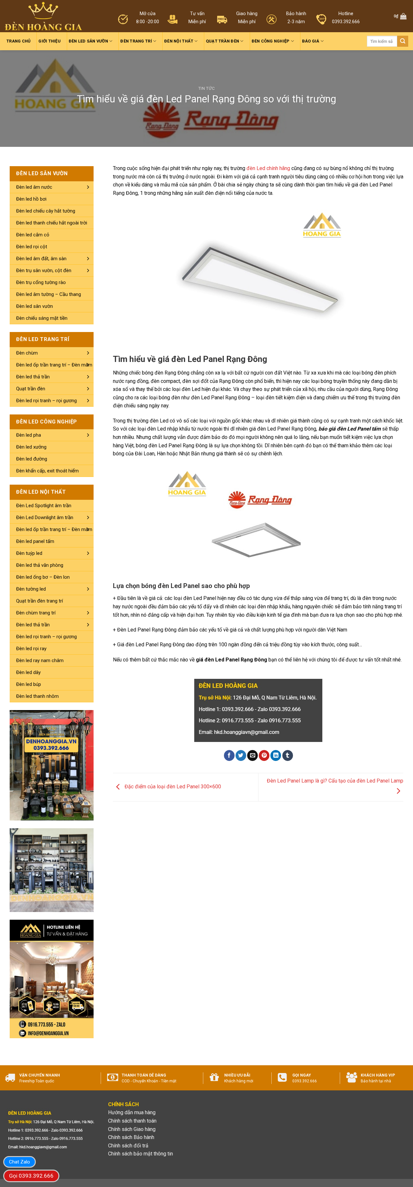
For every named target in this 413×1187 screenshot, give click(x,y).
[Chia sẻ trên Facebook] (229, 755)
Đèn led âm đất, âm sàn (41, 258)
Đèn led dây (28, 672)
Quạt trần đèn (222, 41)
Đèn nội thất (178, 41)
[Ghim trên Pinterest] (264, 755)
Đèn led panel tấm (35, 541)
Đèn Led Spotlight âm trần (43, 505)
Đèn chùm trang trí (35, 613)
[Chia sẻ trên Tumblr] (287, 755)
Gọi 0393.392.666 (31, 1176)
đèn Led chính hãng (268, 168)
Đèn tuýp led (29, 553)
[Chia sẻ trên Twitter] (241, 755)
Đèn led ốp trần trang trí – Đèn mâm (54, 365)
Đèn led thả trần (33, 377)
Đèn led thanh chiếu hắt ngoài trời (51, 223)
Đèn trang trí (136, 41)
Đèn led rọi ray (31, 648)
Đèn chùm (27, 353)
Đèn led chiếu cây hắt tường (45, 211)
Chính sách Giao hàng (132, 1129)
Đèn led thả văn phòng (39, 565)
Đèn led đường (31, 459)
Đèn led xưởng (31, 447)
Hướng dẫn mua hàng (132, 1112)
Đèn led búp (28, 684)
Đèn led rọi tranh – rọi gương (46, 401)
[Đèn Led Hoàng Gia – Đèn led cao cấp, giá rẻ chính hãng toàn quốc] (43, 16)
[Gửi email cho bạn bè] (252, 755)
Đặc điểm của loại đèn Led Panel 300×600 (172, 787)
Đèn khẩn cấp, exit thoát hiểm (47, 471)
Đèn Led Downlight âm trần (44, 517)
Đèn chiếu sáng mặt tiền (41, 318)
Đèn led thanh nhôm (37, 696)
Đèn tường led (31, 589)
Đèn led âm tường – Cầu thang (48, 294)
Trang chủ (18, 41)
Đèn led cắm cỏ (32, 235)
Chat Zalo (19, 1162)
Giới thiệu (49, 41)
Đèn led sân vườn (88, 41)
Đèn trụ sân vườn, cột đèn (43, 270)
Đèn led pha (28, 435)
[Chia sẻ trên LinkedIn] (275, 755)
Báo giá (310, 41)
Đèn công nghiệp (271, 41)
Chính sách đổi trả (128, 1146)
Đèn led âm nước (34, 187)
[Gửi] (402, 41)
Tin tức (206, 88)
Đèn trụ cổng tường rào (41, 282)
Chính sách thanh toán (132, 1121)
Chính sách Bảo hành (131, 1137)
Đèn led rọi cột (31, 247)
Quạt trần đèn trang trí (39, 601)
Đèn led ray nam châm (40, 660)
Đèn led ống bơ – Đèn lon (43, 577)
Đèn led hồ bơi (31, 199)
